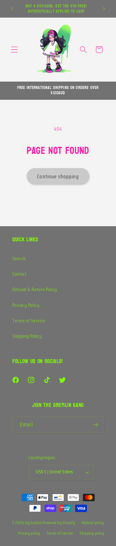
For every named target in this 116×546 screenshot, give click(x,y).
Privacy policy (29, 533)
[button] (14, 49)
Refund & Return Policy (34, 289)
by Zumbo (33, 523)
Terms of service (60, 533)
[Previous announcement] (12, 9)
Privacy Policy (26, 305)
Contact (19, 274)
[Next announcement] (104, 9)
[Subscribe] (95, 424)
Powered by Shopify (58, 523)
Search (19, 258)
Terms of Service (28, 320)
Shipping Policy (26, 336)
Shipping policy (91, 533)
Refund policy (93, 523)
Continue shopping (58, 176)
